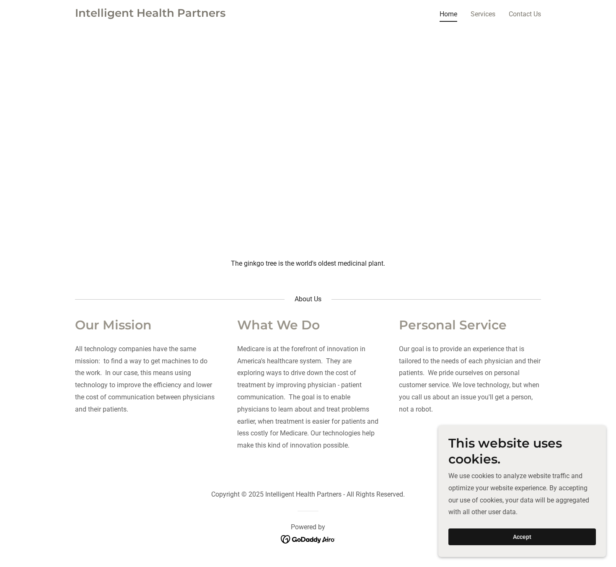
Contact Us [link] (525, 14)
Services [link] (483, 14)
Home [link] (448, 14)
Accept (522, 536)
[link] (150, 14)
